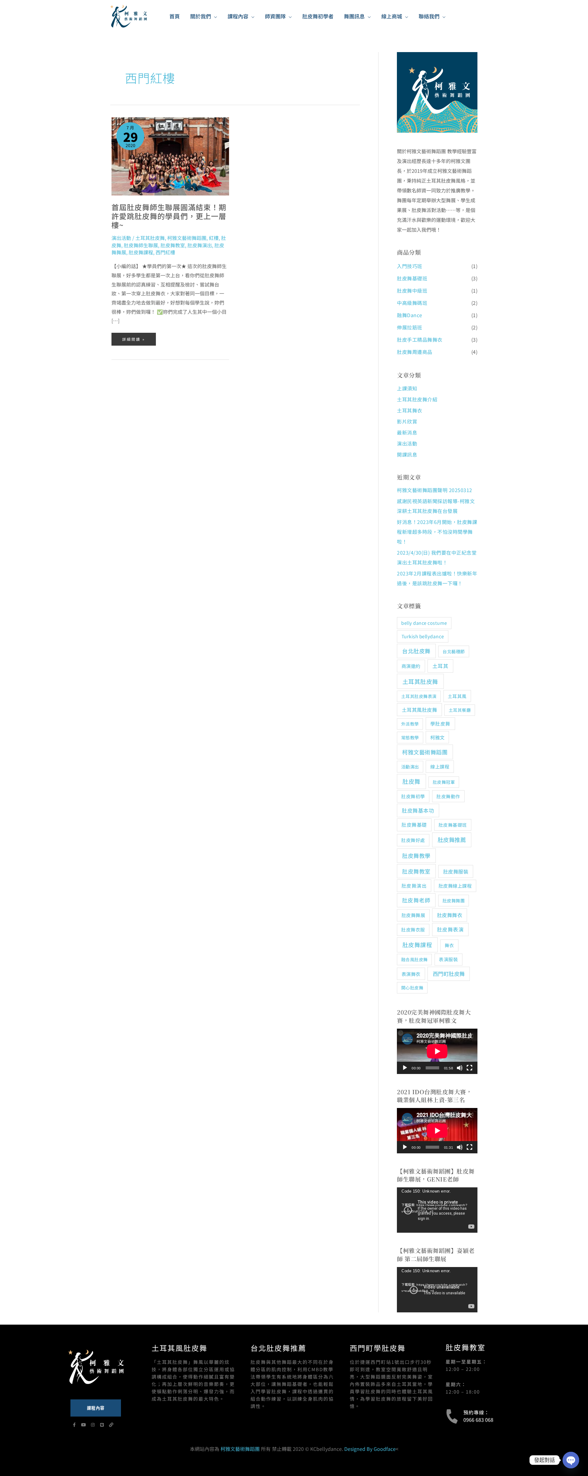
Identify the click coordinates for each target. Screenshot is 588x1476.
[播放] (405, 1068)
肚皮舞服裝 (456, 871)
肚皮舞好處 (413, 840)
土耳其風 (457, 696)
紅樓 (214, 237)
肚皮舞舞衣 (449, 915)
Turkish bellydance (422, 636)
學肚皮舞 (440, 723)
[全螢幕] (469, 1068)
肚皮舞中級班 (412, 290)
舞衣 (449, 945)
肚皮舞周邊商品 (414, 351)
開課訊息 (407, 454)
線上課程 (439, 766)
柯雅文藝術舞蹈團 (186, 237)
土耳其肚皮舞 (150, 237)
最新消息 (407, 432)
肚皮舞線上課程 (455, 885)
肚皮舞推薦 (452, 840)
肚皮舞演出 (199, 245)
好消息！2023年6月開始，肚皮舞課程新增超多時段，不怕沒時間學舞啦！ (437, 531)
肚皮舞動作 (448, 796)
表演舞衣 (410, 973)
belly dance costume (424, 623)
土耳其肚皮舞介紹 (417, 399)
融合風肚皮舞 (414, 959)
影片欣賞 (407, 421)
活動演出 (410, 766)
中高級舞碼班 (412, 302)
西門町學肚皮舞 (377, 1347)
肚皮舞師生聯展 (141, 245)
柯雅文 (437, 737)
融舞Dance (409, 315)
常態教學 (410, 737)
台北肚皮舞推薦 (278, 1347)
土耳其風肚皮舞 (419, 709)
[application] (437, 1051)
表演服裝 (448, 959)
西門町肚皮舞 (449, 973)
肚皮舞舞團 (454, 900)
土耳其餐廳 (460, 710)
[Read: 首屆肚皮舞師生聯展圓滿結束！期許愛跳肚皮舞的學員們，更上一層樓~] (170, 155)
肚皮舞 (411, 781)
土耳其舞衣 (409, 410)
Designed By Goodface (370, 1448)
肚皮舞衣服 (413, 929)
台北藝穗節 (454, 651)
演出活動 (121, 237)
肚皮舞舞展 (413, 915)
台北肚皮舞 (416, 651)
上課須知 (407, 388)
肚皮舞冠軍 (444, 782)
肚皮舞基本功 (418, 810)
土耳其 (440, 666)
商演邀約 (410, 665)
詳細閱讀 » (133, 337)
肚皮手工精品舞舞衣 (420, 339)
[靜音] (460, 1068)
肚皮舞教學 (416, 855)
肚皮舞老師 (416, 900)
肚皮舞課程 (141, 252)
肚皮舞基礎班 (412, 278)
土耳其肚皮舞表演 (419, 696)
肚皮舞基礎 (414, 824)
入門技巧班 (409, 266)
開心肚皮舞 (412, 988)
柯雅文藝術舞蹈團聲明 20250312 (434, 490)
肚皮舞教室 (172, 245)
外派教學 (410, 724)
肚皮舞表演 (450, 929)
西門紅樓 (165, 252)
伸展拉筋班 (409, 327)
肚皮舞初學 (413, 796)
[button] (214, 16)
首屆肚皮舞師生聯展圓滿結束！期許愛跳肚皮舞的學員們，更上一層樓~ (168, 216)
